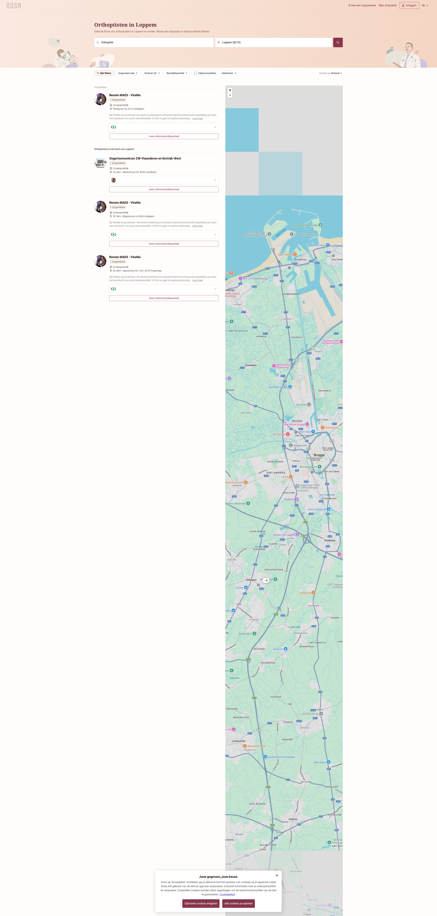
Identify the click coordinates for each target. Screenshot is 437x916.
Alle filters (105, 73)
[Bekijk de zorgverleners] (163, 127)
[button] (266, 580)
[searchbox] (154, 42)
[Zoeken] (338, 42)
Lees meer (197, 118)
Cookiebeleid (227, 894)
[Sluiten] (277, 875)
